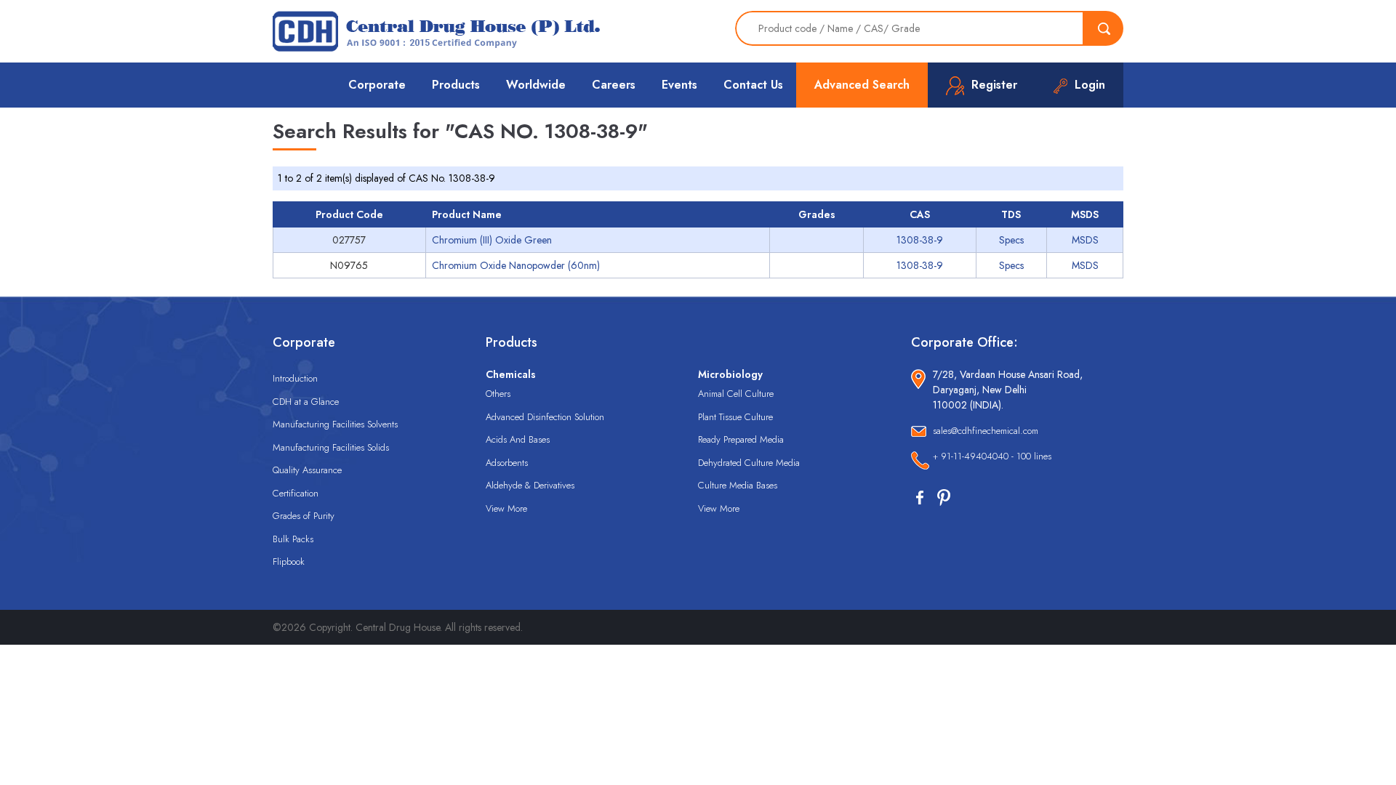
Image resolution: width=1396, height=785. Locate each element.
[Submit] (1103, 28)
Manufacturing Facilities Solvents (335, 424)
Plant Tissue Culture (735, 417)
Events (679, 84)
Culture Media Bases (737, 485)
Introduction (295, 378)
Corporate (377, 84)
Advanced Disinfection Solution (545, 417)
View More (506, 508)
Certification (295, 493)
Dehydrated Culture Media (749, 463)
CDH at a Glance (306, 401)
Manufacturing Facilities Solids (331, 447)
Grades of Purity (303, 516)
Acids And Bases (518, 439)
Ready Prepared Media (741, 439)
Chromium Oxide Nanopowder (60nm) (516, 265)
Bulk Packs (293, 539)
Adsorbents (507, 463)
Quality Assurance (307, 470)
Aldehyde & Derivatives (530, 485)
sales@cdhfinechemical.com (985, 431)
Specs (1011, 240)
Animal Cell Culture (736, 393)
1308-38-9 (919, 240)
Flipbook (289, 561)
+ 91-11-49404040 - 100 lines (992, 456)
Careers (613, 84)
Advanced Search (862, 84)
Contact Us (753, 84)
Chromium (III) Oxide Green (492, 240)
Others (498, 393)
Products (456, 84)
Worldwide (536, 84)
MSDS (1085, 240)
